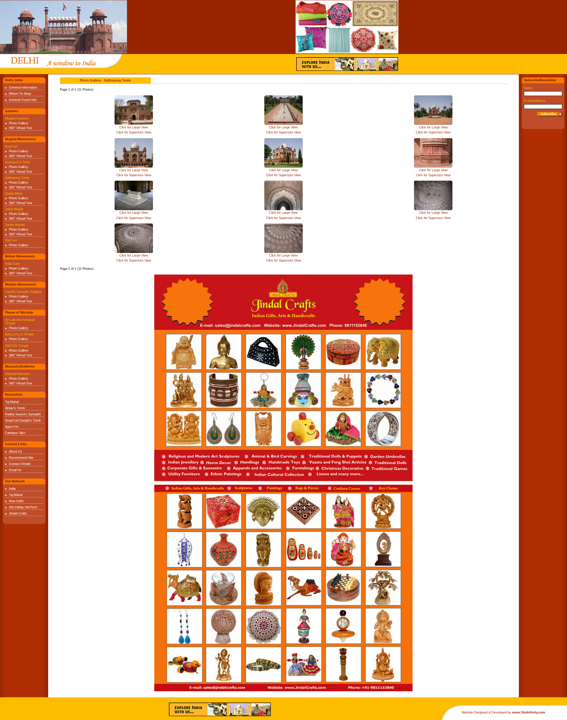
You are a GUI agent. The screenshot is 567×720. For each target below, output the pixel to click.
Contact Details (20, 464)
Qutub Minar (14, 193)
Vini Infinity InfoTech (23, 507)
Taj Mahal (12, 402)
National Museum (17, 373)
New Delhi (16, 501)
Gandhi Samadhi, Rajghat (23, 291)
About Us (15, 451)
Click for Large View (133, 127)
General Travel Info (23, 100)
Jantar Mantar (15, 224)
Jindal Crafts (18, 513)
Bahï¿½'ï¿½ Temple (19, 334)
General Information (23, 87)
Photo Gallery (18, 123)
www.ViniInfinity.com (528, 712)
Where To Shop (20, 93)
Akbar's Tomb (15, 408)
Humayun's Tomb (17, 162)
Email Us (15, 470)
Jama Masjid (14, 209)
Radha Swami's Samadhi (22, 414)
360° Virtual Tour (20, 128)
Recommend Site (21, 457)
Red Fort (11, 146)
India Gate (12, 263)
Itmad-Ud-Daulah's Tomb (23, 420)
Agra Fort (12, 426)
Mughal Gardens (17, 118)
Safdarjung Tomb (17, 177)
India (12, 488)
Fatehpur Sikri (15, 433)
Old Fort (11, 240)
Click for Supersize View (133, 132)
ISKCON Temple (17, 345)
